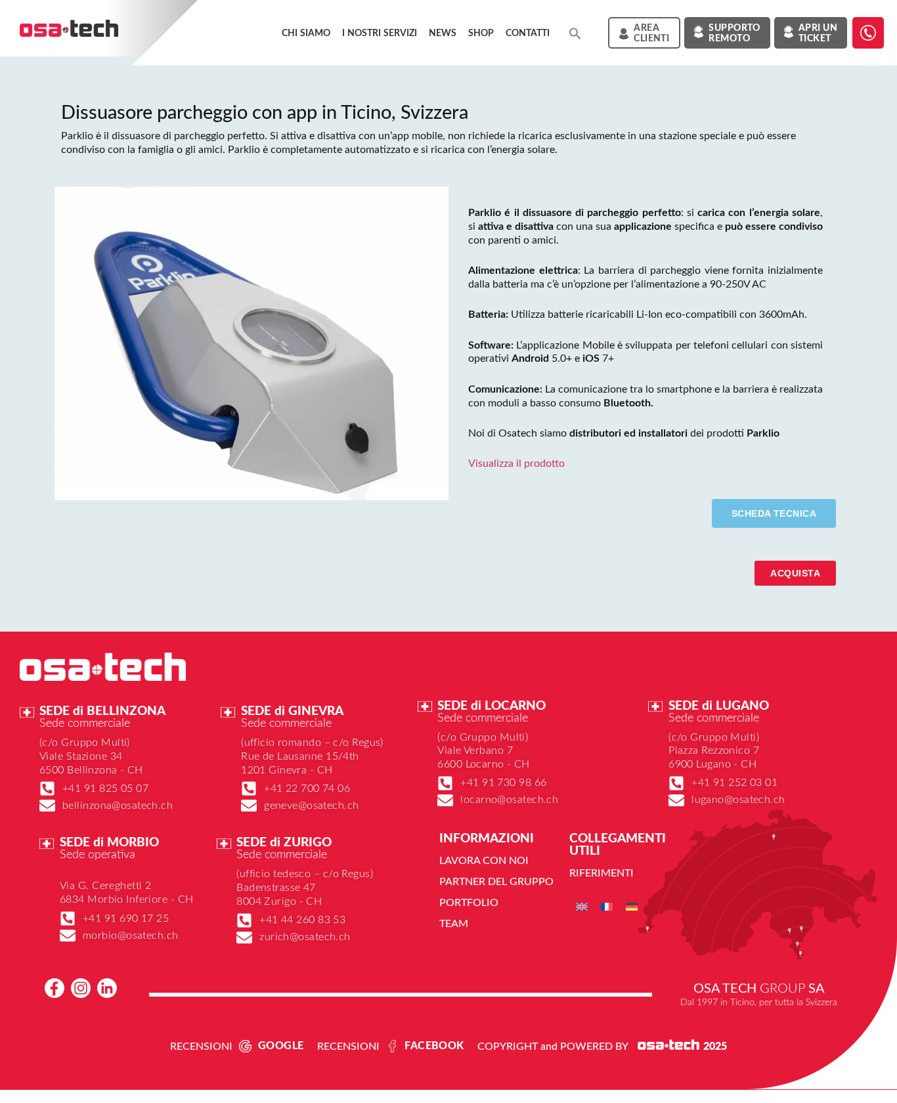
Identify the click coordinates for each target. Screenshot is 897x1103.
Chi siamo (306, 33)
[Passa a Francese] (606, 906)
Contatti (528, 33)
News (442, 33)
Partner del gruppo (496, 881)
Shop (481, 33)
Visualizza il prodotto (516, 463)
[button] (575, 33)
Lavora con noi (484, 860)
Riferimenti (601, 873)
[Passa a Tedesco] (631, 906)
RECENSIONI (201, 1046)
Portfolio (468, 903)
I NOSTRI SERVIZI (379, 33)
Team (453, 924)
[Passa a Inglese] (581, 906)
